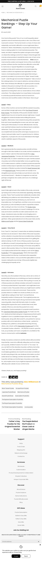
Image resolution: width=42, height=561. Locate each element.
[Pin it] (16, 377)
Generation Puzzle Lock (25, 326)
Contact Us (21, 456)
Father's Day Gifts (21, 519)
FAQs (21, 443)
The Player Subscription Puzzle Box (12, 403)
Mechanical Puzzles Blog (11, 383)
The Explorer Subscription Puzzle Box (12, 399)
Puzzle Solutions (21, 492)
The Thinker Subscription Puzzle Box (12, 407)
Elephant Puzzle (10, 171)
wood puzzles (29, 407)
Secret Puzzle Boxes (7, 396)
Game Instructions (21, 496)
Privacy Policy (18, 552)
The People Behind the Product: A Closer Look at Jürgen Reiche (30, 425)
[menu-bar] (3, 6)
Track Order (21, 447)
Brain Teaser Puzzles (8, 388)
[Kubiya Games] (20, 6)
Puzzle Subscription (21, 512)
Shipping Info (21, 450)
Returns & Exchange (21, 453)
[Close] (40, 545)
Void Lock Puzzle (17, 253)
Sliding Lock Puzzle (7, 221)
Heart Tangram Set (34, 168)
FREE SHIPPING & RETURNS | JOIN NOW (21, 1)
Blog (21, 502)
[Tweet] (13, 377)
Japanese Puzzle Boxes (9, 392)
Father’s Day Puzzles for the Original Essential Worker (12, 425)
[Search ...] (36, 6)
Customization (21, 470)
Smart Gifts (21, 525)
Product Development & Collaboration (21, 473)
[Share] (10, 377)
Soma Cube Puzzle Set (26, 221)
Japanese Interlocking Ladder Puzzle (15, 312)
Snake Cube (32, 207)
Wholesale (21, 466)
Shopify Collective (21, 476)
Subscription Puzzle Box (22, 396)
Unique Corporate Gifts (21, 479)
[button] (38, 542)
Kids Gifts (21, 522)
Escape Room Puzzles (22, 388)
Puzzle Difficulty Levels (21, 499)
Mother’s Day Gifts (21, 515)
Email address (7, 542)
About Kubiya (21, 489)
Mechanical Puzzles (23, 392)
